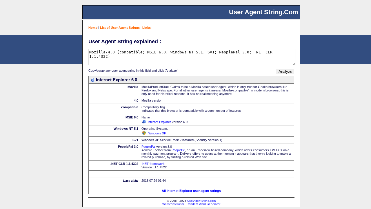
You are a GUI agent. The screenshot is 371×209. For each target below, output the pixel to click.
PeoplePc (178, 150)
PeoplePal (148, 146)
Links (146, 27)
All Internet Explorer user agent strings (191, 190)
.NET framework (153, 163)
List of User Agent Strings (120, 27)
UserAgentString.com (201, 200)
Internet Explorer (159, 122)
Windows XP (157, 133)
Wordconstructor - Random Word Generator (191, 204)
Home (92, 27)
